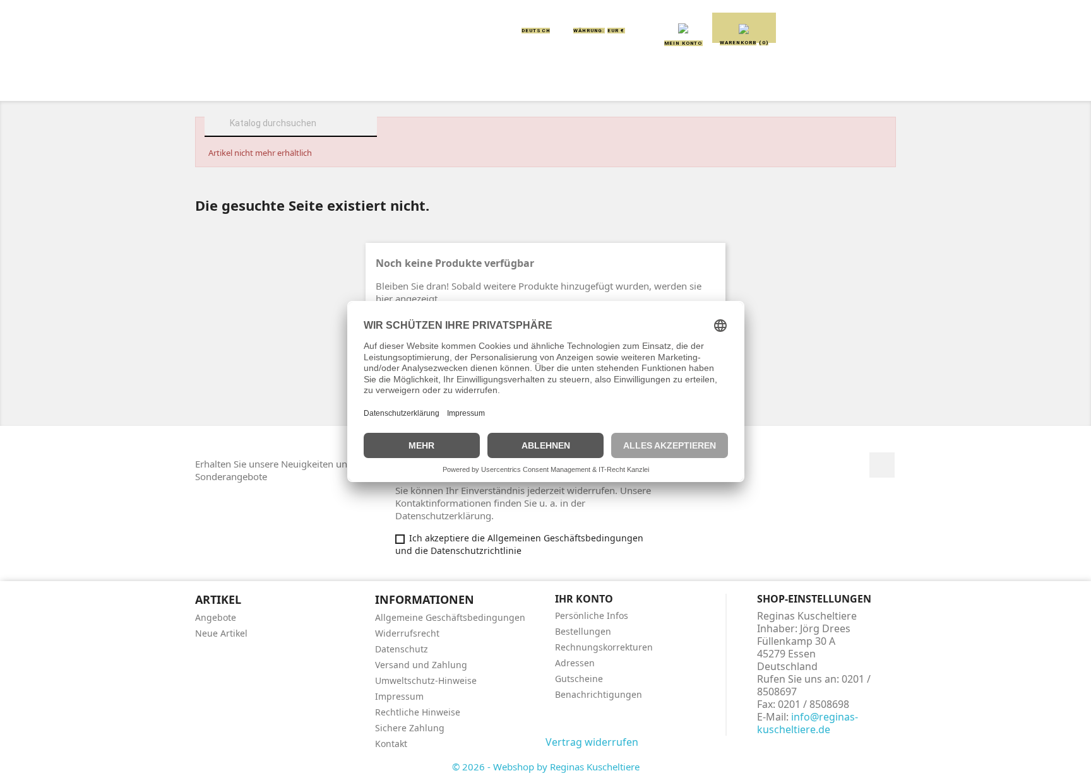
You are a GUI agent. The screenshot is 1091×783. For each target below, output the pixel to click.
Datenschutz (401, 649)
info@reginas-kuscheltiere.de (807, 723)
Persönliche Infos (591, 615)
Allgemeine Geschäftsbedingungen (450, 617)
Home (241, 83)
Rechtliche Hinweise (417, 712)
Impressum (399, 696)
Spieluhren (833, 83)
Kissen (472, 83)
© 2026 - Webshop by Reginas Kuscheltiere (546, 766)
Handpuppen (633, 83)
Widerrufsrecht (407, 633)
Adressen (575, 663)
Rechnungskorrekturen (604, 647)
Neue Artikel (221, 633)
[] (372, 135)
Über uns (306, 83)
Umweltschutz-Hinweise (426, 680)
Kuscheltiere (392, 83)
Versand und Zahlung (421, 665)
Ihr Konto (584, 599)
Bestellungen (583, 631)
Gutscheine (579, 679)
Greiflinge (546, 83)
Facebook (882, 465)
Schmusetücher (735, 83)
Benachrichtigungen (598, 694)
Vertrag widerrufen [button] (592, 742)
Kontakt (391, 744)
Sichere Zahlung (409, 728)
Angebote (215, 617)
